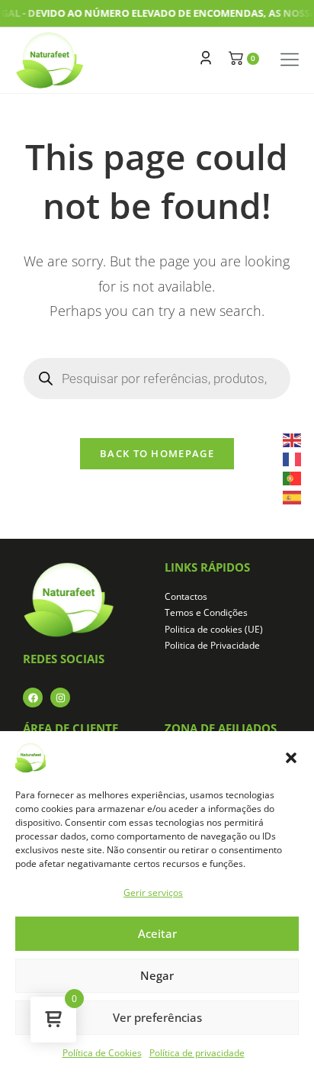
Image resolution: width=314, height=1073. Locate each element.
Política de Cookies (102, 1052)
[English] (293, 438)
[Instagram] (60, 697)
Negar (157, 975)
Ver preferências (157, 1017)
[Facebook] (33, 697)
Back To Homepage (157, 453)
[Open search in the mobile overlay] (157, 378)
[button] (291, 757)
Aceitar (157, 933)
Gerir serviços (153, 892)
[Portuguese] (293, 477)
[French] (293, 458)
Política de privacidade (197, 1052)
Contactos (186, 596)
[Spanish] (293, 496)
